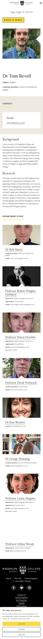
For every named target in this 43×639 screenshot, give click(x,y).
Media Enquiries (21, 597)
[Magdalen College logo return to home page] (21, 3)
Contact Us (21, 594)
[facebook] (13, 588)
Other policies (21, 606)
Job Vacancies (21, 600)
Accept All (21, 624)
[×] (41, 3)
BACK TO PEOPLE (14, 20)
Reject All (21, 635)
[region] (21, 623)
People (18, 12)
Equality (21, 603)
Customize (21, 629)
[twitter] (21, 588)
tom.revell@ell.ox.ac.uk (15, 122)
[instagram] (29, 588)
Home (13, 12)
